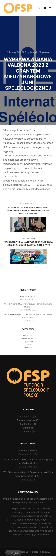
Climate (28, 344)
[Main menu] (50, 8)
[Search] (39, 8)
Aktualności (28, 335)
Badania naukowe (28, 338)
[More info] (45, 8)
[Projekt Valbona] (18, 8)
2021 (48, 551)
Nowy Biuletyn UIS (27, 296)
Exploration (28, 341)
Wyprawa (28, 347)
